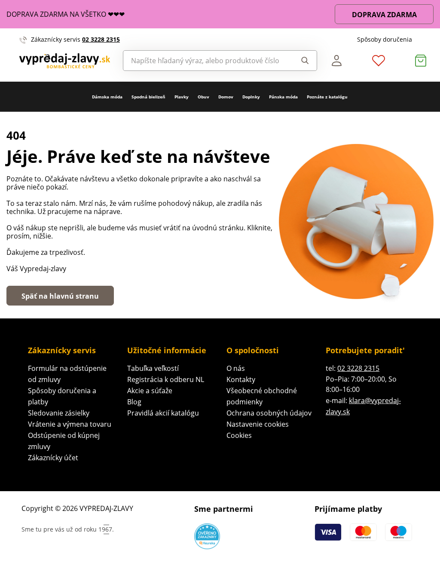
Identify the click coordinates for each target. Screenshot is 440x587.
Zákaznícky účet (53, 457)
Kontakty (240, 379)
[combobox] (205, 60)
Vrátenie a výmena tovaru (69, 424)
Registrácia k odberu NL (165, 379)
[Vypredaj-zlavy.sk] (64, 60)
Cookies (239, 435)
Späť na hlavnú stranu (60, 296)
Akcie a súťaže (149, 390)
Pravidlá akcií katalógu (163, 413)
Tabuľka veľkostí (153, 368)
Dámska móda (107, 97)
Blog (134, 402)
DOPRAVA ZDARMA (384, 14)
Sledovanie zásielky (58, 413)
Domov (225, 97)
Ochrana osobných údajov (269, 413)
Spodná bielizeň (148, 97)
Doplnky (251, 97)
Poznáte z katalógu (327, 97)
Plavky (181, 97)
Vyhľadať (302, 60)
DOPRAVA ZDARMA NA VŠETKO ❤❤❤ (65, 14)
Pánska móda (283, 97)
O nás (235, 368)
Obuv (203, 97)
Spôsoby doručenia (384, 39)
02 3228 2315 (101, 39)
